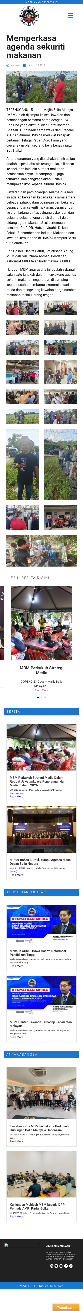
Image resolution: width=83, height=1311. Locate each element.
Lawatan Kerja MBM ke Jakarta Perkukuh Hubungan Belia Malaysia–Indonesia (39, 1123)
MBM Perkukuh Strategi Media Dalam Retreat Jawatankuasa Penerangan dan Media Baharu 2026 (37, 777)
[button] (38, 693)
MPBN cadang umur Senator (44, 667)
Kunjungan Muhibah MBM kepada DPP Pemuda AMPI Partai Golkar (37, 1202)
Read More (44, 685)
